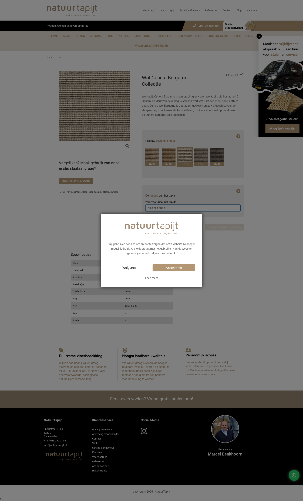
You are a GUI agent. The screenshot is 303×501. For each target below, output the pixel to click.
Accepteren (174, 267)
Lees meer (151, 277)
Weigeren (129, 267)
